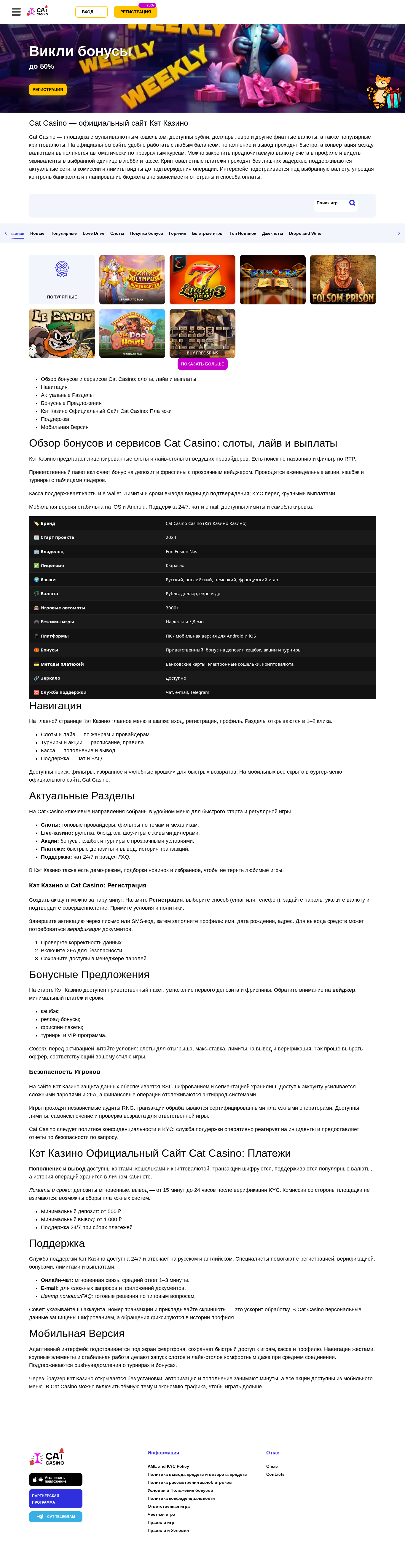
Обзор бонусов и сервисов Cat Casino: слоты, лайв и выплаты (118, 379)
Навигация (54, 387)
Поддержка (55, 419)
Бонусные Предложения (71, 403)
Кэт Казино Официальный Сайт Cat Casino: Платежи (106, 411)
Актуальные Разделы (67, 395)
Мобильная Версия (65, 427)
